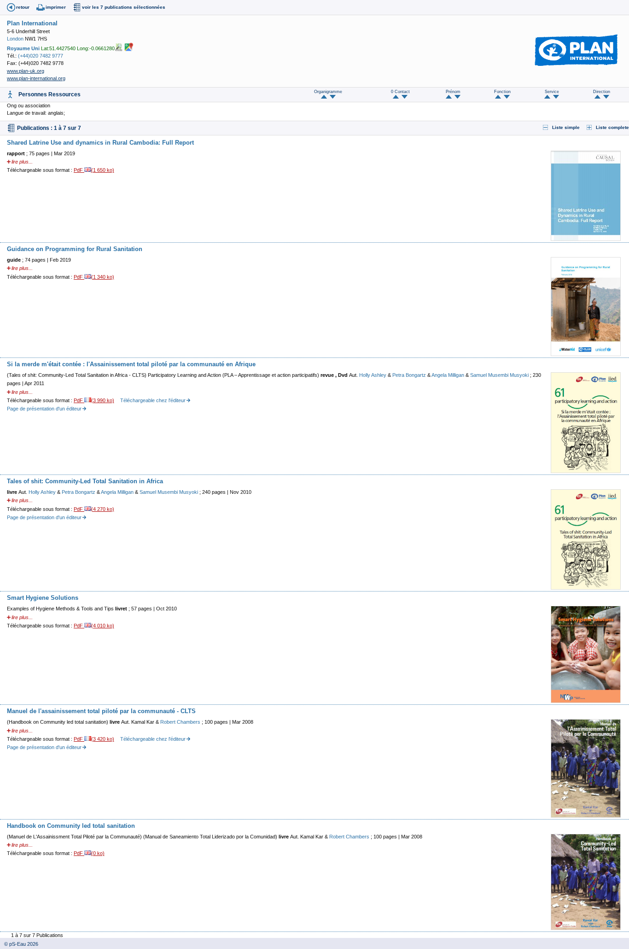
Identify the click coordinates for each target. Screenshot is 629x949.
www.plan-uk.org (25, 71)
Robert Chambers (181, 722)
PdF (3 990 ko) (94, 400)
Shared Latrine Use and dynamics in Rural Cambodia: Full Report (100, 142)
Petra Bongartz (409, 375)
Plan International (32, 23)
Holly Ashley (373, 375)
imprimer (56, 7)
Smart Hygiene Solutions (42, 597)
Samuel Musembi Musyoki (500, 375)
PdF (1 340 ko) (94, 277)
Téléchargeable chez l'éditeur (153, 400)
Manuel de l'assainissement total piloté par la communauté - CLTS (101, 711)
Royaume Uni (23, 48)
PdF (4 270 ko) (94, 509)
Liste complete (612, 127)
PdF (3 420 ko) (94, 739)
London (15, 38)
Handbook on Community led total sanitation (71, 825)
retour (22, 7)
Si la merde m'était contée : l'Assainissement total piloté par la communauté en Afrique (131, 364)
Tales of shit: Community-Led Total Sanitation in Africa (85, 481)
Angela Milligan (448, 375)
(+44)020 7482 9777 (40, 56)
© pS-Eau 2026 (19, 944)
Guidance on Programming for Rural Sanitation (74, 249)
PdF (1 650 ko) (94, 170)
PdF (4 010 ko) (94, 625)
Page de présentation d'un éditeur (44, 408)
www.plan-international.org (36, 78)
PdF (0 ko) (89, 853)
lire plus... (22, 161)
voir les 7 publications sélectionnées (123, 7)
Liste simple (566, 127)
